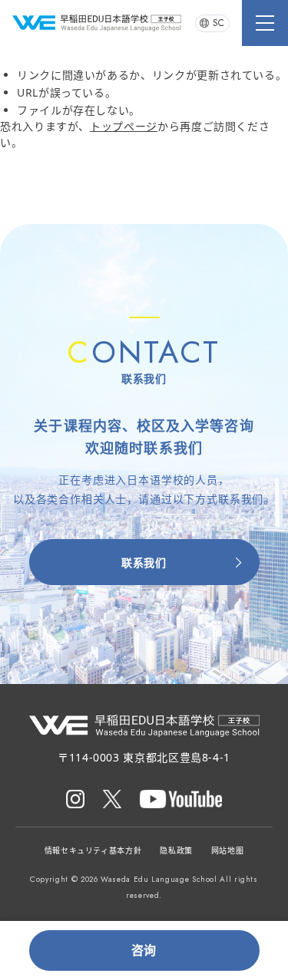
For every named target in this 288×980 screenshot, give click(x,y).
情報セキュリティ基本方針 (93, 850)
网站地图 (227, 850)
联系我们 (144, 562)
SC (219, 23)
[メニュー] (265, 23)
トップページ (123, 126)
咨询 (144, 950)
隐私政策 (176, 850)
